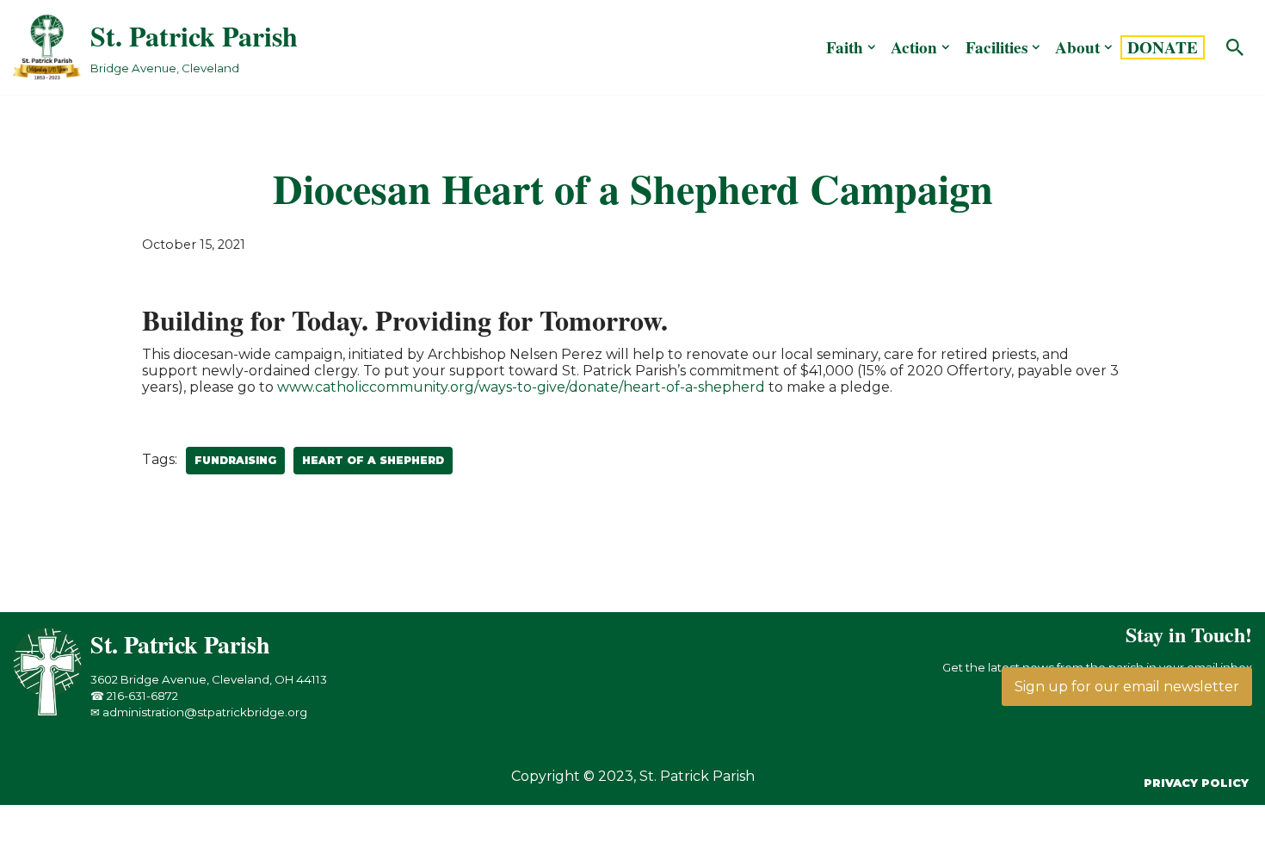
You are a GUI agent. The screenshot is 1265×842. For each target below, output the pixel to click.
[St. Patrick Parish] (51, 711)
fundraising (235, 460)
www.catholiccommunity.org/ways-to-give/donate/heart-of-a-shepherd (521, 387)
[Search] (1234, 47)
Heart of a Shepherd (373, 460)
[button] (871, 47)
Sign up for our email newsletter (1127, 686)
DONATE (1162, 47)
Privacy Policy (1196, 783)
